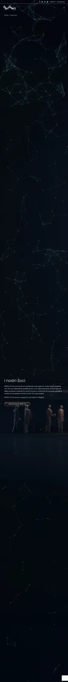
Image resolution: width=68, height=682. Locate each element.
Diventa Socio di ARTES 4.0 (17, 404)
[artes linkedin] (42, 2)
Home (6, 15)
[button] (64, 8)
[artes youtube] (47, 2)
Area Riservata (61, 2)
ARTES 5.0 (53, 2)
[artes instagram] (45, 2)
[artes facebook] (40, 2)
